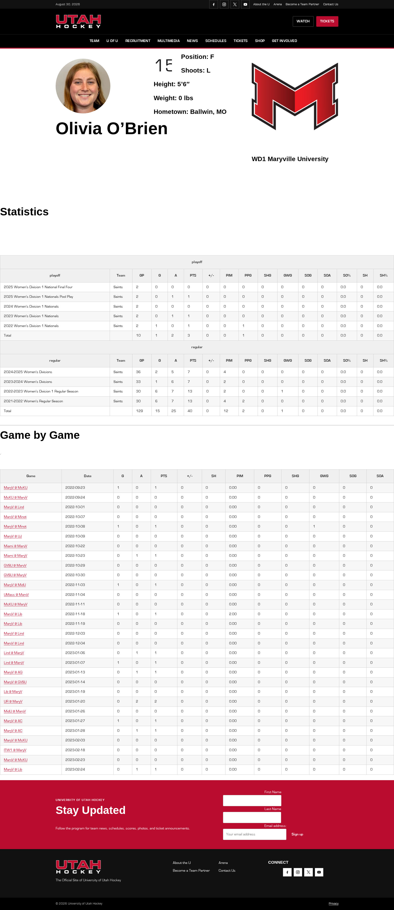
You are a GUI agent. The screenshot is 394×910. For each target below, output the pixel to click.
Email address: (275, 826)
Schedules (216, 41)
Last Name (272, 809)
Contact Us (330, 4)
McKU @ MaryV (15, 497)
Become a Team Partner (302, 4)
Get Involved (284, 41)
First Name (272, 792)
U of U (112, 41)
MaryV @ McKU (15, 487)
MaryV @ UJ (13, 536)
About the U (261, 4)
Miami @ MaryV (15, 546)
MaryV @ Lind (14, 507)
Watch (303, 21)
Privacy (333, 903)
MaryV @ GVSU (15, 682)
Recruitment (137, 41)
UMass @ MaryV (16, 594)
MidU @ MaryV (15, 711)
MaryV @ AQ (13, 672)
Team (94, 41)
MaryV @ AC (13, 721)
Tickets (327, 21)
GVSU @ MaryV (15, 565)
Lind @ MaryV (14, 653)
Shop (260, 41)
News (192, 41)
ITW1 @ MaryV (15, 750)
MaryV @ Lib (13, 614)
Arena (278, 4)
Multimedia (169, 41)
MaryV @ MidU (15, 585)
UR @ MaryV (13, 701)
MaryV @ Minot (15, 517)
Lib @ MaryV (13, 691)
